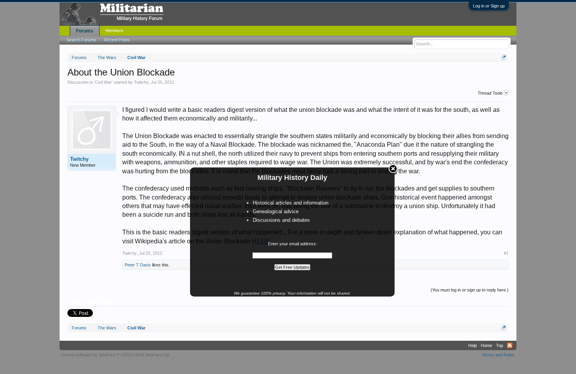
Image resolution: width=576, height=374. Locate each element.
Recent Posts (117, 40)
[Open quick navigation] (503, 57)
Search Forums (81, 40)
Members (114, 30)
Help (472, 345)
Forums (84, 31)
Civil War (103, 82)
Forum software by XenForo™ (116, 354)
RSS (510, 345)
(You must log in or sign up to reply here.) (470, 290)
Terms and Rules (498, 354)
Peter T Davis (138, 265)
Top (499, 345)
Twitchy (141, 82)
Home (486, 345)
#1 (506, 253)
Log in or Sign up (489, 6)
